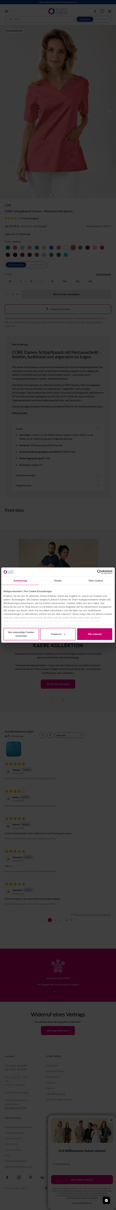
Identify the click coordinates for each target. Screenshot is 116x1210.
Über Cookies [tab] (96, 580)
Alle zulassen (95, 634)
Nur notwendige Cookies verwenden (21, 634)
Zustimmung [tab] (20, 580)
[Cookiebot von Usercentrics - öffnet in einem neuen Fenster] (99, 572)
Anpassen (56, 634)
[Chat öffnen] (106, 1200)
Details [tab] (58, 580)
